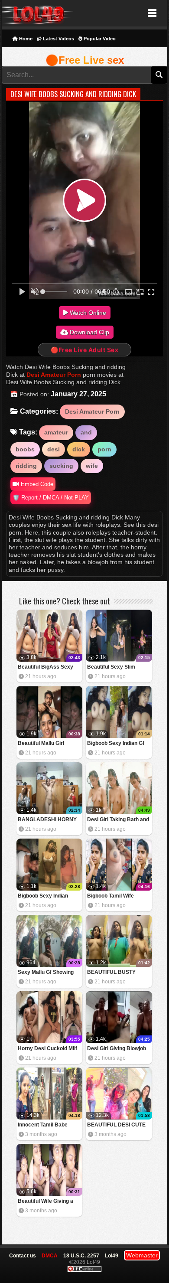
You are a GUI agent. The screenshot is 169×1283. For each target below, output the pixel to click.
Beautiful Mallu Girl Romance (41, 744)
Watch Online (87, 312)
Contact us (22, 1256)
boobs (25, 449)
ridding (26, 465)
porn (104, 449)
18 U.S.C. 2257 (81, 1256)
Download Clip (88, 332)
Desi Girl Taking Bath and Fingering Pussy (118, 820)
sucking (61, 465)
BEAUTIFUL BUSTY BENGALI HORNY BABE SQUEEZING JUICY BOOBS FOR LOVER (117, 972)
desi (53, 449)
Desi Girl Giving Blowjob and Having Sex (116, 1049)
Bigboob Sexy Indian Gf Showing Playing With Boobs (115, 744)
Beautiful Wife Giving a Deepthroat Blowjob (45, 1201)
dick (78, 449)
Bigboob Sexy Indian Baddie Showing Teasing (48, 896)
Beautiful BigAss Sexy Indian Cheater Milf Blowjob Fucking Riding (46, 667)
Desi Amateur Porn (53, 374)
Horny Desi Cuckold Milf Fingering (47, 1049)
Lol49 (37, 13)
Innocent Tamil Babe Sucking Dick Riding (43, 1125)
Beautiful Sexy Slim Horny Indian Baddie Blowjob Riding (112, 667)
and (86, 432)
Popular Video (99, 38)
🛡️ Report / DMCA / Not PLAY (51, 497)
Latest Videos (58, 38)
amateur (56, 432)
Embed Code (36, 484)
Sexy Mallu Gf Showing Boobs (46, 972)
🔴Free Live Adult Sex (84, 349)
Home (25, 38)
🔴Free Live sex (85, 60)
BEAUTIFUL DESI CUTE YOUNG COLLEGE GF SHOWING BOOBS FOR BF (116, 1125)
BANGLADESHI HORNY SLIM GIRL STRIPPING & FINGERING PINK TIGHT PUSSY (48, 820)
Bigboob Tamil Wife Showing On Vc (110, 896)
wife (92, 465)
